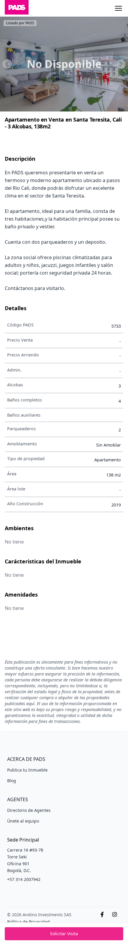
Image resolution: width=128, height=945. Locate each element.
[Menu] (118, 8)
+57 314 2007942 (23, 879)
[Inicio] (17, 8)
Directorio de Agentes (29, 810)
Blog (11, 780)
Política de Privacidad (28, 922)
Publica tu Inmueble (27, 770)
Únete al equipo (23, 821)
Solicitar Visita (64, 933)
